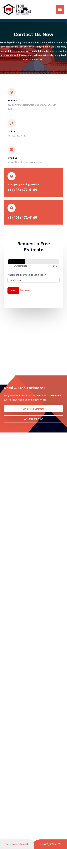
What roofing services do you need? (26, 274)
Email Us (12, 158)
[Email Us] (11, 150)
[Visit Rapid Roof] (17, 9)
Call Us (11, 131)
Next (13, 290)
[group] (33, 263)
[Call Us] (11, 123)
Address (12, 100)
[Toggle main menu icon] (50, 9)
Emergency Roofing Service (23, 184)
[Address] (11, 92)
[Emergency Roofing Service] (11, 176)
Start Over (25, 290)
